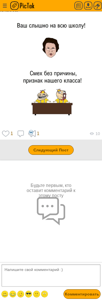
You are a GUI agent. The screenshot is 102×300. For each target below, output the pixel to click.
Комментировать (82, 294)
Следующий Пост (51, 150)
